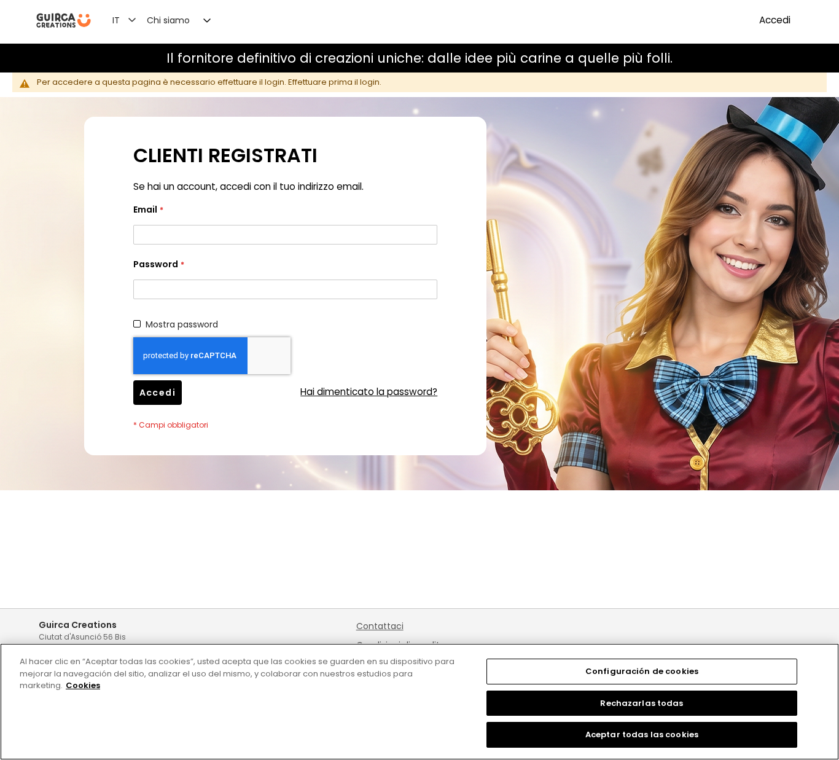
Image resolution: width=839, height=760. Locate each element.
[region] (419, 701)
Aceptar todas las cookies (641, 734)
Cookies (83, 685)
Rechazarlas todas (641, 703)
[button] (131, 19)
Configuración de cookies (641, 671)
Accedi (774, 20)
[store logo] (63, 20)
